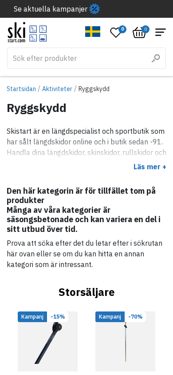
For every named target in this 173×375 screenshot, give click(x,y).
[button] (93, 31)
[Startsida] (27, 32)
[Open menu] (160, 32)
